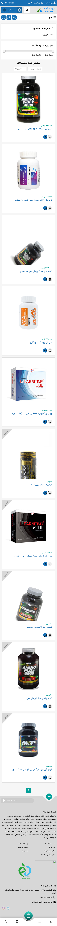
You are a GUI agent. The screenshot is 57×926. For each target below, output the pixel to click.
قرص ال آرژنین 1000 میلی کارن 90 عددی (33, 200)
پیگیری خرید (23, 843)
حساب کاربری (50, 843)
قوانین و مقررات (49, 850)
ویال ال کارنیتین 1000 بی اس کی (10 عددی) (32, 414)
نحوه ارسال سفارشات (47, 854)
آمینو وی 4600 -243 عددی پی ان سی (34, 129)
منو (50, 17)
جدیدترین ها (20, 68)
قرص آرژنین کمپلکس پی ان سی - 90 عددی (32, 769)
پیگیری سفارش (34, 2)
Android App (11, 800)
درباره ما (52, 847)
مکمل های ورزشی (46, 34)
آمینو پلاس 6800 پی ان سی (39, 698)
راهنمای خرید (23, 847)
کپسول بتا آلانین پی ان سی (39, 627)
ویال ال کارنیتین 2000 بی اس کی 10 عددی (33, 556)
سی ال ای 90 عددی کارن (41, 342)
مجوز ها (25, 850)
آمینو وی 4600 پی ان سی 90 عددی (36, 271)
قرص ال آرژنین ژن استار (41, 485)
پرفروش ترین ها (35, 68)
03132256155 (8, 2)
